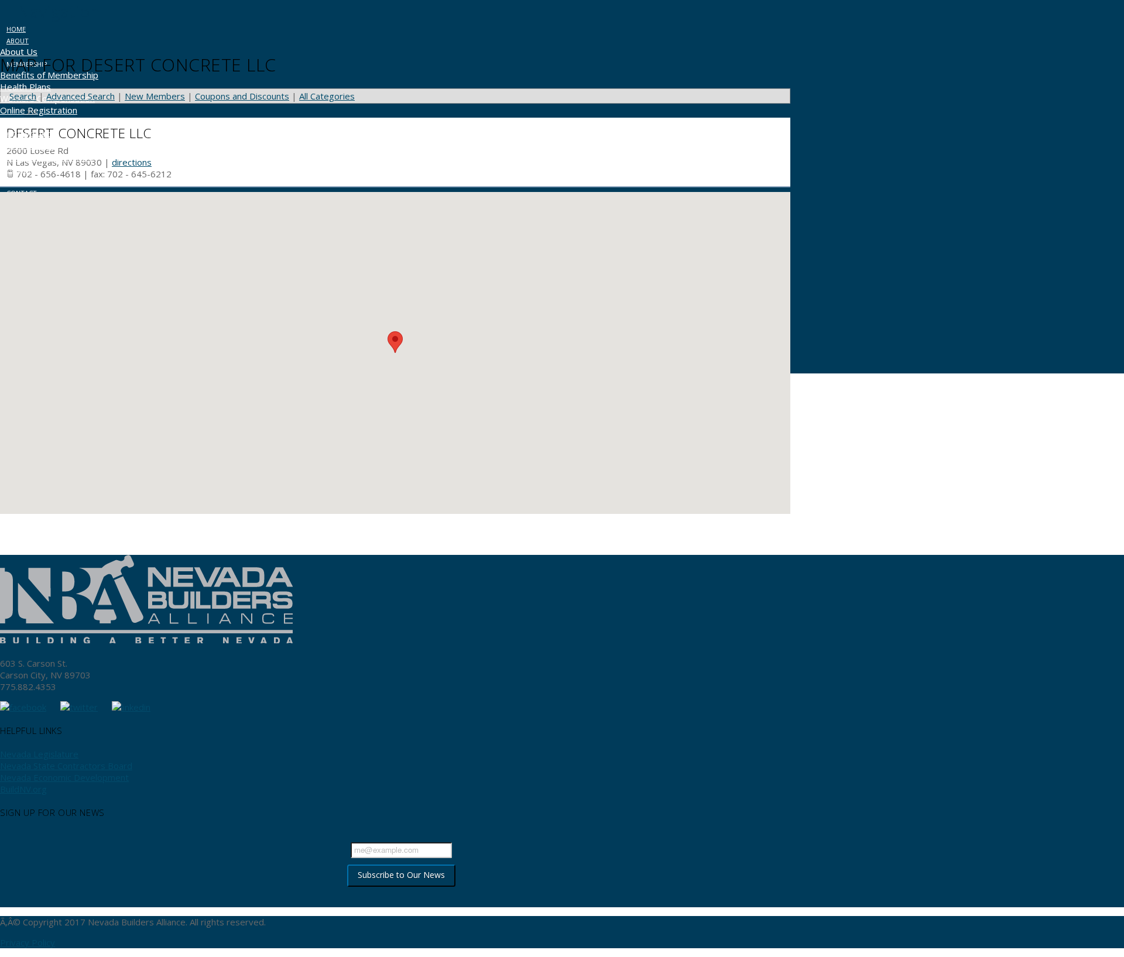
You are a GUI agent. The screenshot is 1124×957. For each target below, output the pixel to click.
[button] (50, 11)
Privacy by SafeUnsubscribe (401, 897)
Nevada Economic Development (64, 777)
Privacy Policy (27, 942)
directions (132, 162)
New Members (155, 96)
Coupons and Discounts (242, 96)
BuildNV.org (23, 789)
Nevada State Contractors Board (66, 765)
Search (22, 96)
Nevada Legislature (39, 754)
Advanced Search (80, 96)
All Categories (327, 96)
